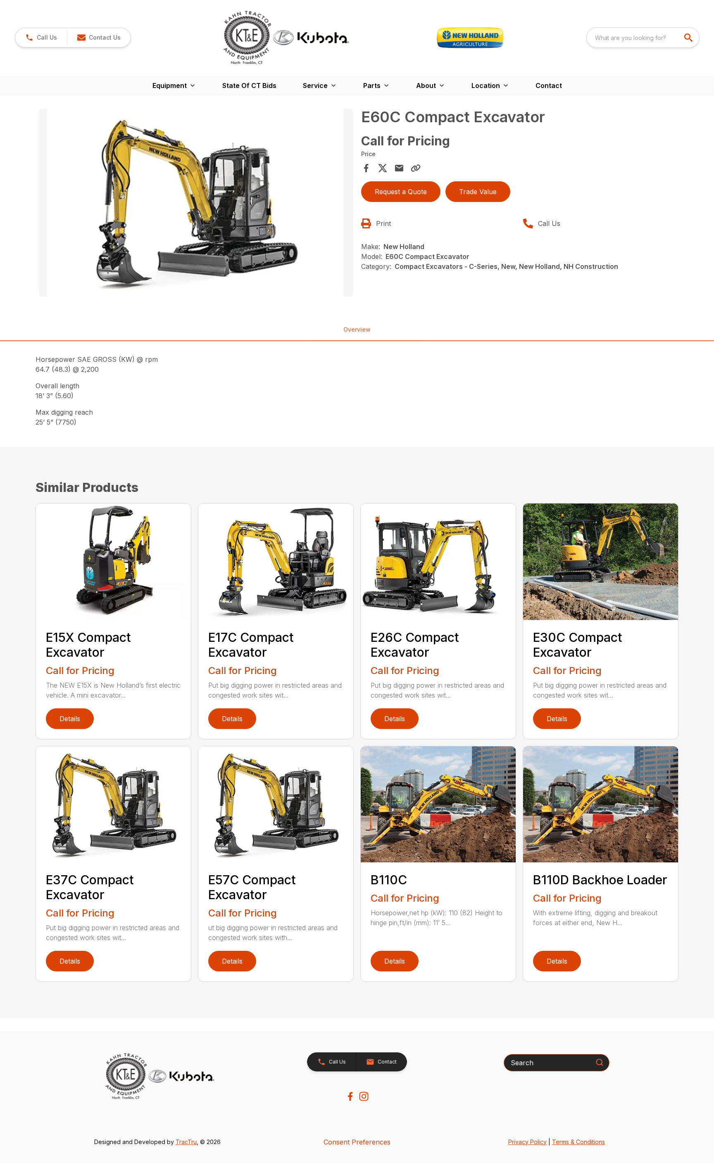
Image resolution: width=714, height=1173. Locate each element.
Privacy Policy (527, 1141)
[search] (689, 37)
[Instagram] (364, 1096)
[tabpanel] (196, 204)
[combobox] (643, 37)
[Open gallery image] (196, 203)
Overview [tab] (357, 329)
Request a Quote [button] (401, 192)
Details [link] (70, 719)
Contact (549, 85)
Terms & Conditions (578, 1141)
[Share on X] (383, 168)
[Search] (599, 1062)
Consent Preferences (357, 1142)
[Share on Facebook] (366, 168)
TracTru (186, 1141)
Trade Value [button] (478, 192)
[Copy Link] (416, 168)
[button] (41, 37)
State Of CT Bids (249, 85)
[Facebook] (350, 1096)
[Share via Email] (399, 168)
